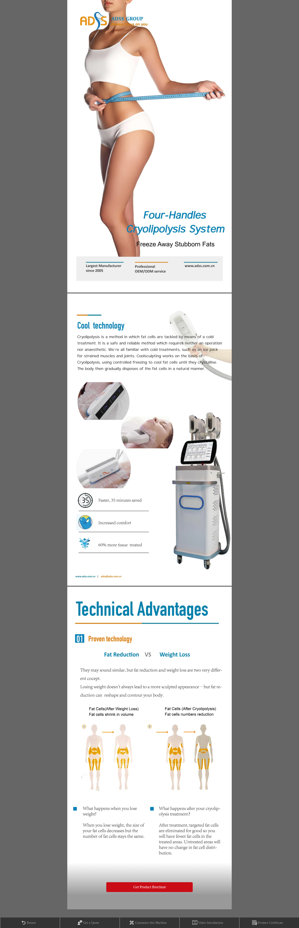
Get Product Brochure (149, 887)
